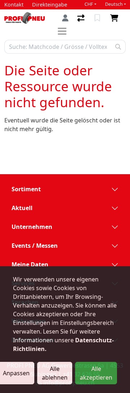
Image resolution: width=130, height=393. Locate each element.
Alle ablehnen (55, 373)
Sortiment (26, 189)
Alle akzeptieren (96, 373)
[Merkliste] (98, 18)
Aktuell (22, 208)
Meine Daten (30, 264)
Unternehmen (32, 227)
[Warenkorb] (116, 18)
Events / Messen (35, 246)
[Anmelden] (65, 18)
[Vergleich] (81, 18)
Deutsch (114, 4)
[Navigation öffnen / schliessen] (65, 31)
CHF (88, 4)
